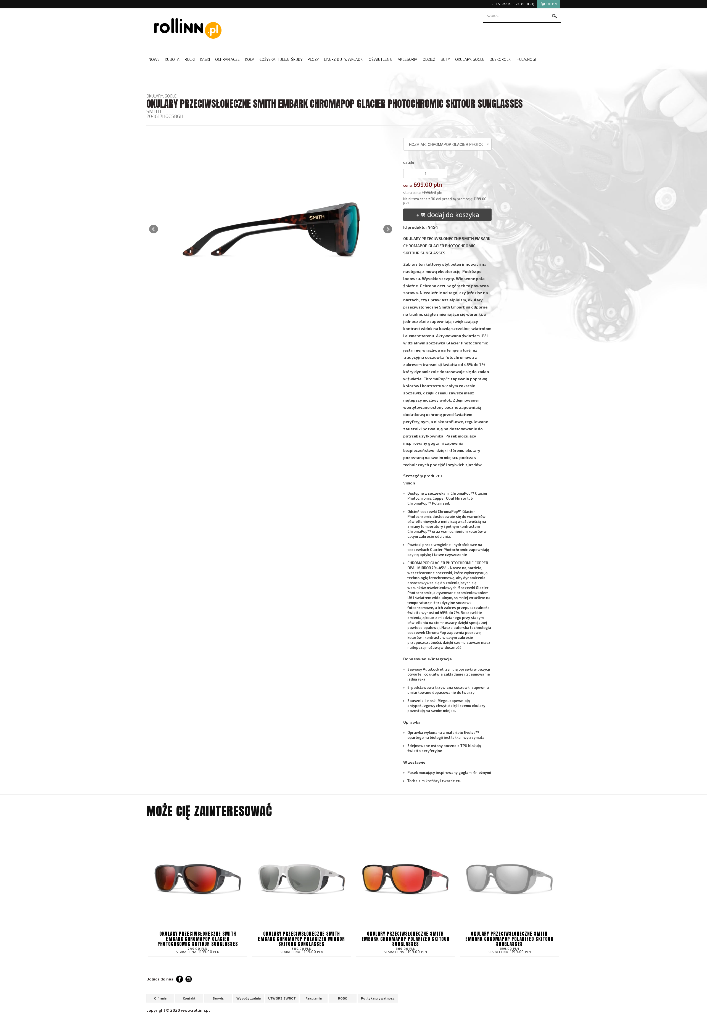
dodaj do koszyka (452, 214)
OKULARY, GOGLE (161, 95)
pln (551, 4)
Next (387, 229)
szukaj (555, 16)
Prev (153, 229)
